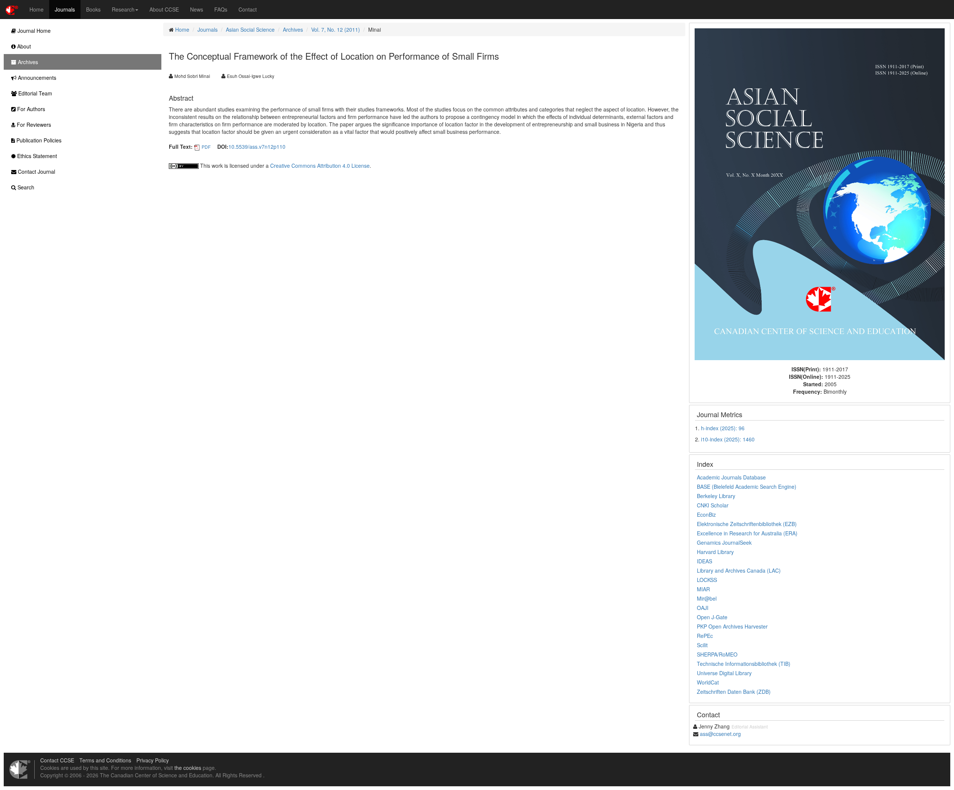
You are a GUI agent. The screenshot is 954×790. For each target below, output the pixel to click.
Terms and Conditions (105, 760)
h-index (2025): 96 (723, 428)
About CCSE (164, 9)
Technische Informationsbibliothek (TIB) (743, 663)
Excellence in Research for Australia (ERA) (747, 533)
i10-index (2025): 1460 (728, 439)
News (196, 9)
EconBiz (706, 514)
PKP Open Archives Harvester (732, 626)
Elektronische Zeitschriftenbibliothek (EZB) (747, 524)
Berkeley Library (716, 496)
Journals (65, 9)
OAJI (702, 607)
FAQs (220, 9)
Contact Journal (35, 171)
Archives (293, 29)
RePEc (705, 635)
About (23, 46)
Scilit (702, 645)
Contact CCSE (57, 760)
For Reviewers (33, 124)
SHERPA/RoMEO (717, 654)
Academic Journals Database (731, 477)
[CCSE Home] (12, 9)
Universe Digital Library (724, 673)
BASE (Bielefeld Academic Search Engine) (746, 486)
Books (93, 9)
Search (25, 187)
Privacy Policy (152, 760)
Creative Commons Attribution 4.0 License (320, 165)
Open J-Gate (712, 617)
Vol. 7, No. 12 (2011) (335, 29)
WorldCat (708, 682)
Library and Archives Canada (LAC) (739, 570)
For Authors (30, 109)
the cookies (187, 767)
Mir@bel (707, 598)
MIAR (703, 589)
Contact (247, 9)
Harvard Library (715, 551)
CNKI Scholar (713, 505)
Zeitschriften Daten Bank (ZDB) (734, 691)
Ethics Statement (36, 156)
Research (123, 9)
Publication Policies (38, 140)
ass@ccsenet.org (720, 733)
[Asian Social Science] (819, 193)
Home (36, 9)
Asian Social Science (250, 29)
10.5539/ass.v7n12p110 (256, 146)
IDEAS (704, 561)
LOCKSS (707, 579)
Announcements (36, 77)
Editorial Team (34, 93)
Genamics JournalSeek (724, 542)
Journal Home (33, 30)
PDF (206, 147)
